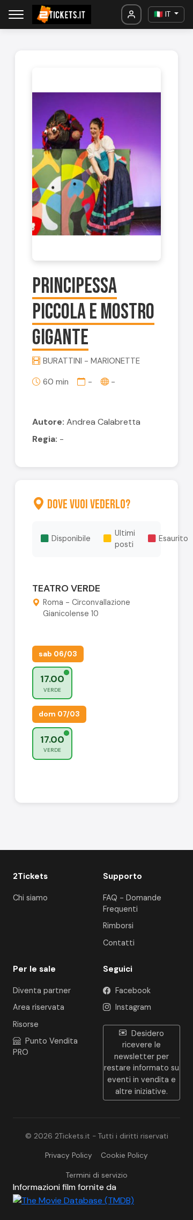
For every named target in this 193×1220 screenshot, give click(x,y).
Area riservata (38, 1007)
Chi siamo (30, 898)
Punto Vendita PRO (45, 1047)
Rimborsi (118, 925)
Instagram (132, 1007)
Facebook (132, 990)
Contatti (119, 943)
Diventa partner (42, 990)
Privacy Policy (68, 1155)
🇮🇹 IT (163, 14)
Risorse (26, 1024)
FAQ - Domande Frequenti (132, 903)
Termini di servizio (97, 1175)
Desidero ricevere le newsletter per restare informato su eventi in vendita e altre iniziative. (141, 1062)
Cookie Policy (124, 1155)
